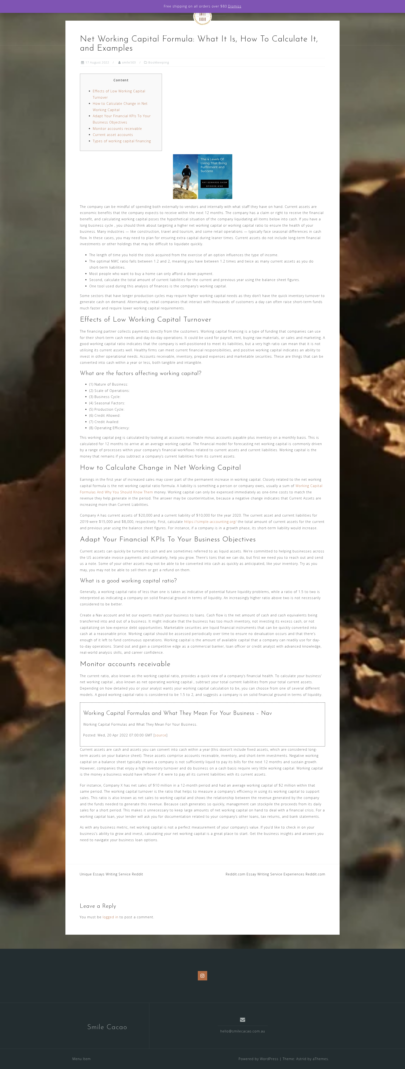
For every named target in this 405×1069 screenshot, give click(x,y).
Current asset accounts (113, 134)
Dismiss (234, 6)
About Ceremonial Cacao (169, 35)
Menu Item (81, 1059)
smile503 (129, 62)
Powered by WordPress (258, 1059)
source (160, 735)
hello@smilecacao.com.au (242, 1031)
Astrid (301, 1059)
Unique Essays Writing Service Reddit (111, 874)
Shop (208, 35)
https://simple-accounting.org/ (210, 521)
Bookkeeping (158, 62)
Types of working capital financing (122, 141)
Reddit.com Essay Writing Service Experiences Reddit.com (275, 874)
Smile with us (237, 35)
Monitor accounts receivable (117, 128)
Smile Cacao (107, 1027)
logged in (110, 917)
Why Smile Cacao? (116, 35)
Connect (268, 35)
